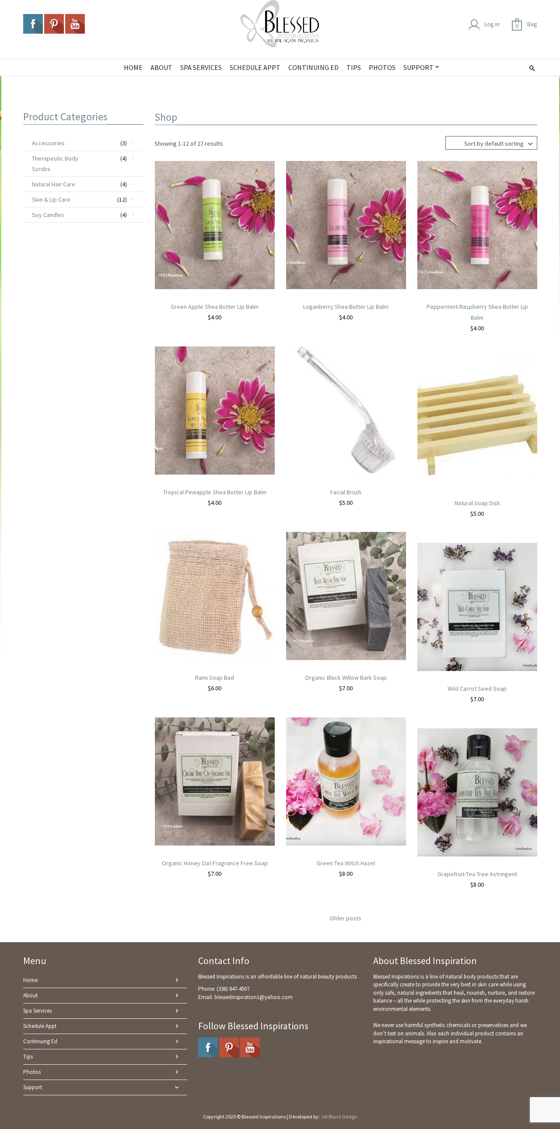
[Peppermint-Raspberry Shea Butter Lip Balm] (477, 224)
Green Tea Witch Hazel (346, 863)
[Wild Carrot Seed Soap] (477, 606)
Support (32, 1087)
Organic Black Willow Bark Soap (346, 678)
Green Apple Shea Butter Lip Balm (215, 307)
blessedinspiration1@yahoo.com (253, 997)
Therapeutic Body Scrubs (55, 163)
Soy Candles (48, 215)
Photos (32, 1072)
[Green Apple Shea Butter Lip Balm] (215, 224)
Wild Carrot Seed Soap (477, 688)
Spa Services (37, 1010)
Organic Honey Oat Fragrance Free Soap (215, 863)
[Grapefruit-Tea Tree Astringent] (477, 792)
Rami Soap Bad (214, 678)
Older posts (345, 918)
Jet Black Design (339, 1116)
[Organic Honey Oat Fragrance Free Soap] (215, 781)
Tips (28, 1056)
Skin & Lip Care (51, 199)
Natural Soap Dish (477, 503)
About (30, 995)
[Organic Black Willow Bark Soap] (346, 595)
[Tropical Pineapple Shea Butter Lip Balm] (215, 410)
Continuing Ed (40, 1041)
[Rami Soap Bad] (215, 595)
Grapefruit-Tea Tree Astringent (477, 874)
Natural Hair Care (53, 184)
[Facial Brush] (346, 410)
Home (30, 980)
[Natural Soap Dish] (477, 421)
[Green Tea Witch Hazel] (346, 781)
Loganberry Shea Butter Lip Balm (345, 307)
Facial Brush (345, 492)
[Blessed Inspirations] (280, 23)
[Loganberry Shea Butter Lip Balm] (346, 224)
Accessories (48, 143)
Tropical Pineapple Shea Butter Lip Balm (214, 492)
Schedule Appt (39, 1026)
